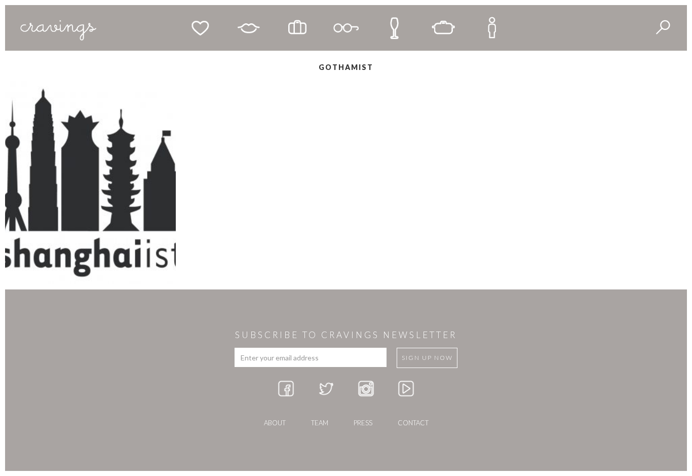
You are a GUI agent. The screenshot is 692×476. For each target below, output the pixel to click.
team (319, 423)
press (363, 423)
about (275, 423)
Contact (413, 423)
